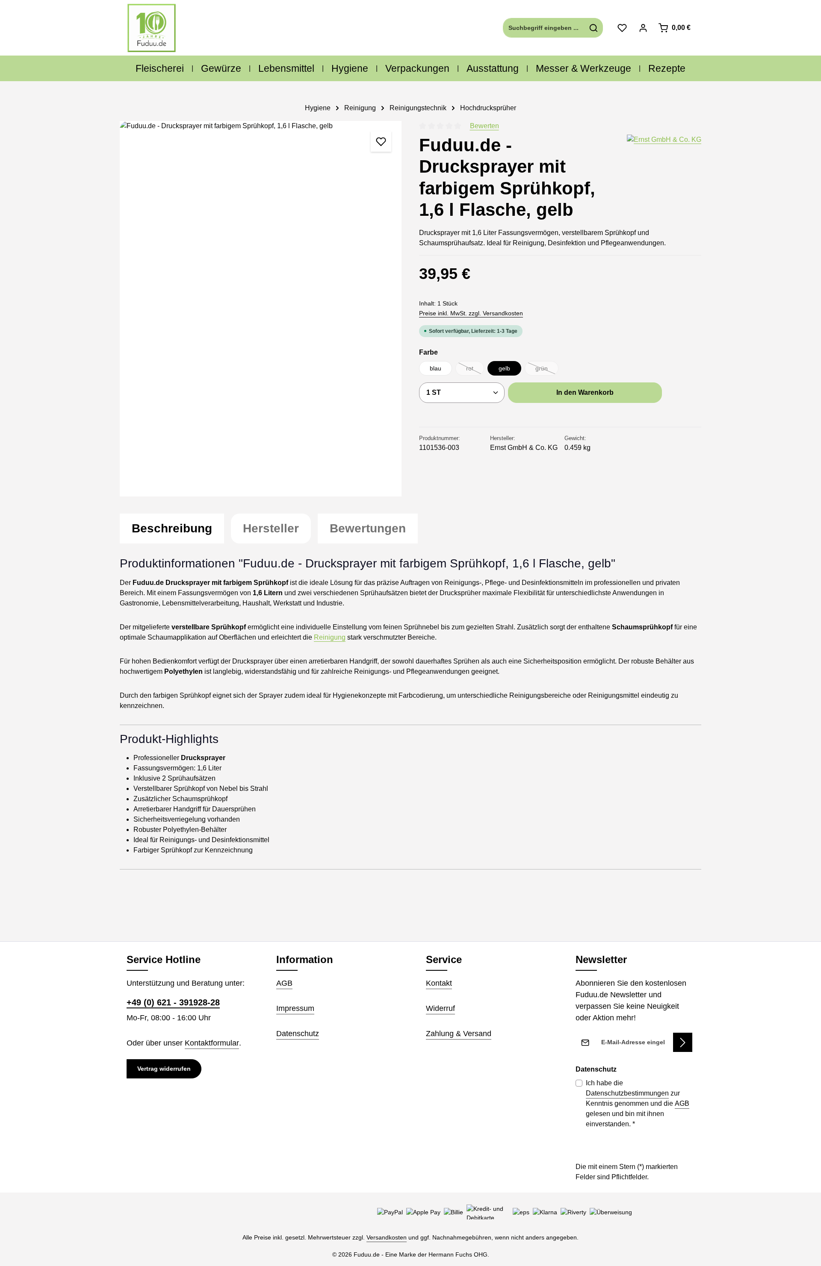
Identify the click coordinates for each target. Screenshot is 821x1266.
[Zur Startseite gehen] (152, 28)
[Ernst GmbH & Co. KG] (664, 178)
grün (546, 370)
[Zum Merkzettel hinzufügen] (381, 141)
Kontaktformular (212, 1043)
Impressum (295, 1008)
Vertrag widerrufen (164, 1068)
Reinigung (330, 637)
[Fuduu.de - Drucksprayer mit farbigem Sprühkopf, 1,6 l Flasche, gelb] (261, 308)
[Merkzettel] (622, 28)
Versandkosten (386, 1237)
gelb (504, 368)
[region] (260, 308)
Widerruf (440, 1008)
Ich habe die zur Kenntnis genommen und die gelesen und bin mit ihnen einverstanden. (637, 1103)
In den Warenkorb (585, 392)
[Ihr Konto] (643, 28)
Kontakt (439, 983)
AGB (284, 983)
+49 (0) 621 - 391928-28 (173, 1002)
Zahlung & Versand (458, 1033)
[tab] (172, 528)
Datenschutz (297, 1033)
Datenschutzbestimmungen (627, 1093)
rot (475, 370)
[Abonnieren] (682, 1042)
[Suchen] (594, 28)
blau (435, 368)
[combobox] (544, 28)
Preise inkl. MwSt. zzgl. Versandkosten (471, 313)
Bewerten (484, 125)
